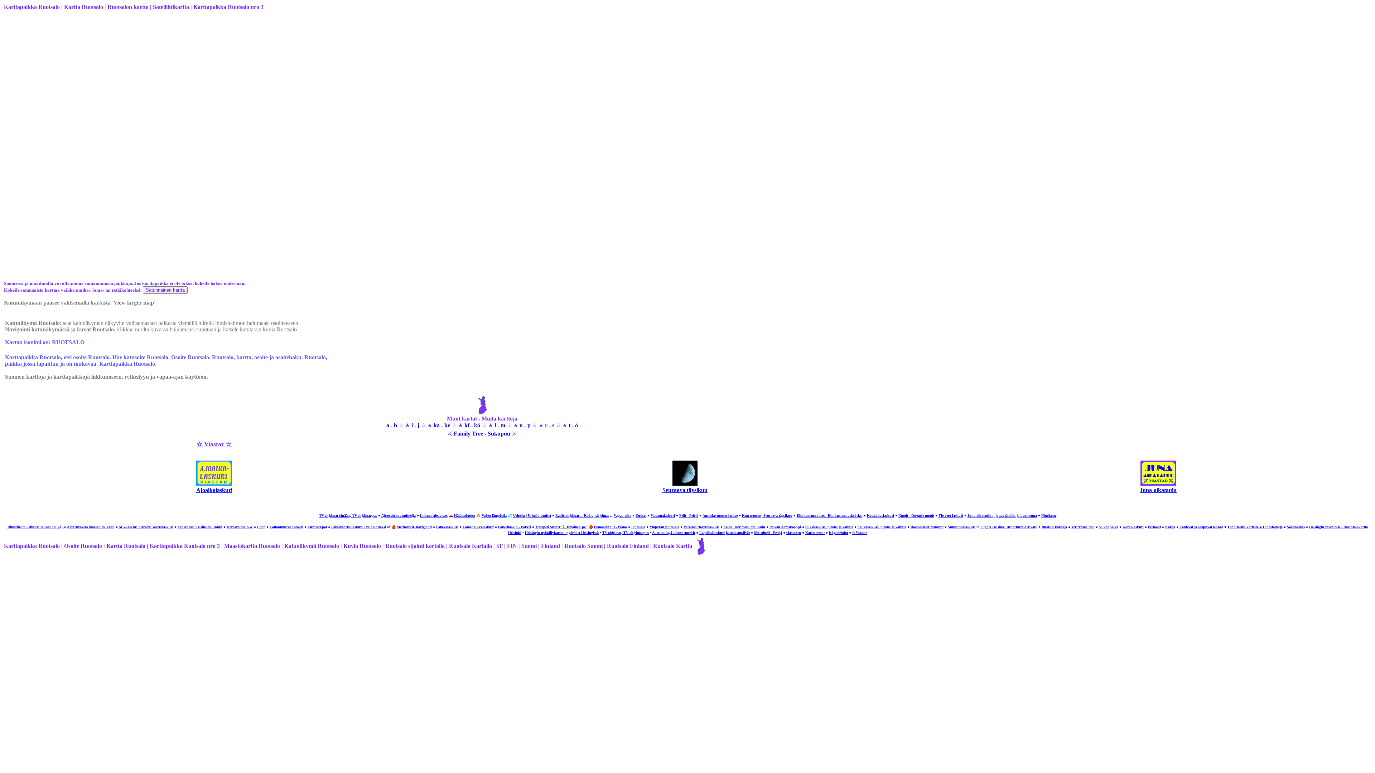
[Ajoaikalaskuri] (214, 484)
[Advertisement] (219, 73)
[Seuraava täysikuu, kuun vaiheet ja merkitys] (685, 484)
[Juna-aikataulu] (1158, 484)
